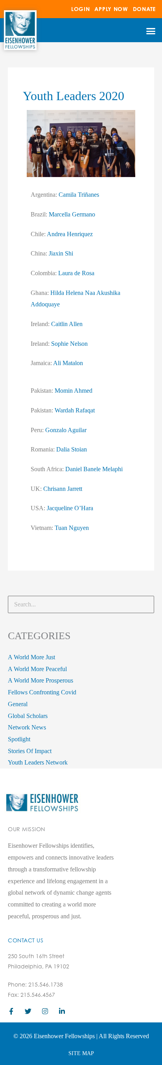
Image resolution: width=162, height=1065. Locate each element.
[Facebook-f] (11, 1011)
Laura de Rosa (76, 273)
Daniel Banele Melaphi (94, 469)
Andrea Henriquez (70, 234)
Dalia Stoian (71, 449)
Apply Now (111, 9)
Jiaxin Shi (61, 253)
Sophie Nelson (69, 343)
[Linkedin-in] (62, 1011)
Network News (27, 727)
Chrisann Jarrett (62, 488)
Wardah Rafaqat (75, 410)
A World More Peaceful (37, 669)
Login (80, 9)
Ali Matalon (68, 363)
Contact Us (25, 940)
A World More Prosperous (40, 680)
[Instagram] (45, 1011)
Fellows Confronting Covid (42, 692)
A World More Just (31, 657)
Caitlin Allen (67, 324)
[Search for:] (81, 604)
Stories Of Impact (30, 751)
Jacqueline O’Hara (70, 508)
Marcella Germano (72, 214)
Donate (144, 9)
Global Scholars (28, 715)
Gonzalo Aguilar (66, 430)
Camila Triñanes (79, 194)
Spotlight (19, 739)
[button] (150, 31)
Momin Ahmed (73, 390)
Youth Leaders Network (38, 762)
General (18, 704)
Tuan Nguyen (72, 527)
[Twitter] (28, 1011)
